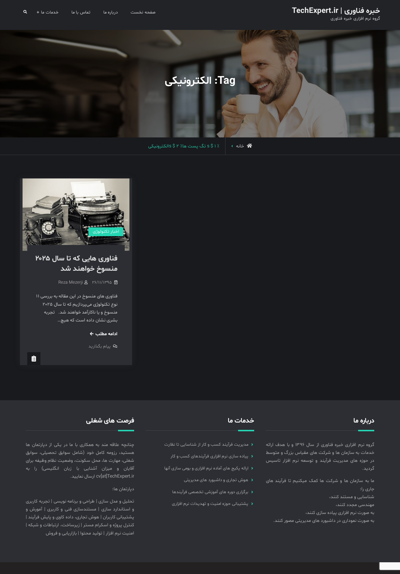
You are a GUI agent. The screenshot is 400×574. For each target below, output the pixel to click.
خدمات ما (50, 12)
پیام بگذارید (99, 346)
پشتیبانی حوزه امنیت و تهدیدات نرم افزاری (210, 504)
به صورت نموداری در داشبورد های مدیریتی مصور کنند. (323, 520)
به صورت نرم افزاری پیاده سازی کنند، (339, 513)
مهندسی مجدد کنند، (355, 505)
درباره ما (110, 12)
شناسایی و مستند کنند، (351, 497)
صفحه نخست (143, 12)
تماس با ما (80, 12)
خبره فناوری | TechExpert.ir (336, 11)
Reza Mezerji (70, 283)
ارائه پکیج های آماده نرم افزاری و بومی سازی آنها (206, 468)
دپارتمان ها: (123, 489)
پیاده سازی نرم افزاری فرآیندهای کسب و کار (209, 456)
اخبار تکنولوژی (106, 232)
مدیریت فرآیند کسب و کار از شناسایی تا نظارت (206, 445)
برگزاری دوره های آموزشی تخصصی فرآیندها (210, 492)
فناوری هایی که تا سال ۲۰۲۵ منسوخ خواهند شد (76, 264)
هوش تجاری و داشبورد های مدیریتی (216, 480)
